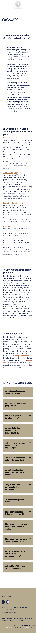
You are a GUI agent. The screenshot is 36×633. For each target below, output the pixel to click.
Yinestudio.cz (17, 628)
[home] (18, 5)
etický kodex (4, 620)
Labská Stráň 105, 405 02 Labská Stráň (14, 607)
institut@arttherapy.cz (8, 612)
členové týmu (28, 618)
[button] (33, 2)
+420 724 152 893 (7, 610)
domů (3, 618)
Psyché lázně (20, 620)
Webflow (32, 628)
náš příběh (9, 618)
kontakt (12, 620)
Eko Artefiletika (18, 618)
